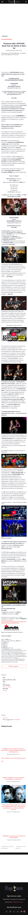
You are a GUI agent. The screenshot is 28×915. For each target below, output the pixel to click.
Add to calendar (14, 666)
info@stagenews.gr (17, 902)
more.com (10, 620)
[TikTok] (14, 911)
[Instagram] (10, 911)
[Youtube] (21, 911)
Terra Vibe (5, 718)
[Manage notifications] (24, 911)
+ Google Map (17, 719)
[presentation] (13, 738)
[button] (2, 2)
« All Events (4, 36)
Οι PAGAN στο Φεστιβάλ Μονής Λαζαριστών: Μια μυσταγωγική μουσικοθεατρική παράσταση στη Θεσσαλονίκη (13, 750)
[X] (17, 911)
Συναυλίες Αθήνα (7, 686)
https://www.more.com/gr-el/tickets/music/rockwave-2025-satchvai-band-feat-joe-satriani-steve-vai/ (13, 622)
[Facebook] (6, 911)
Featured (5, 690)
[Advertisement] (14, 18)
